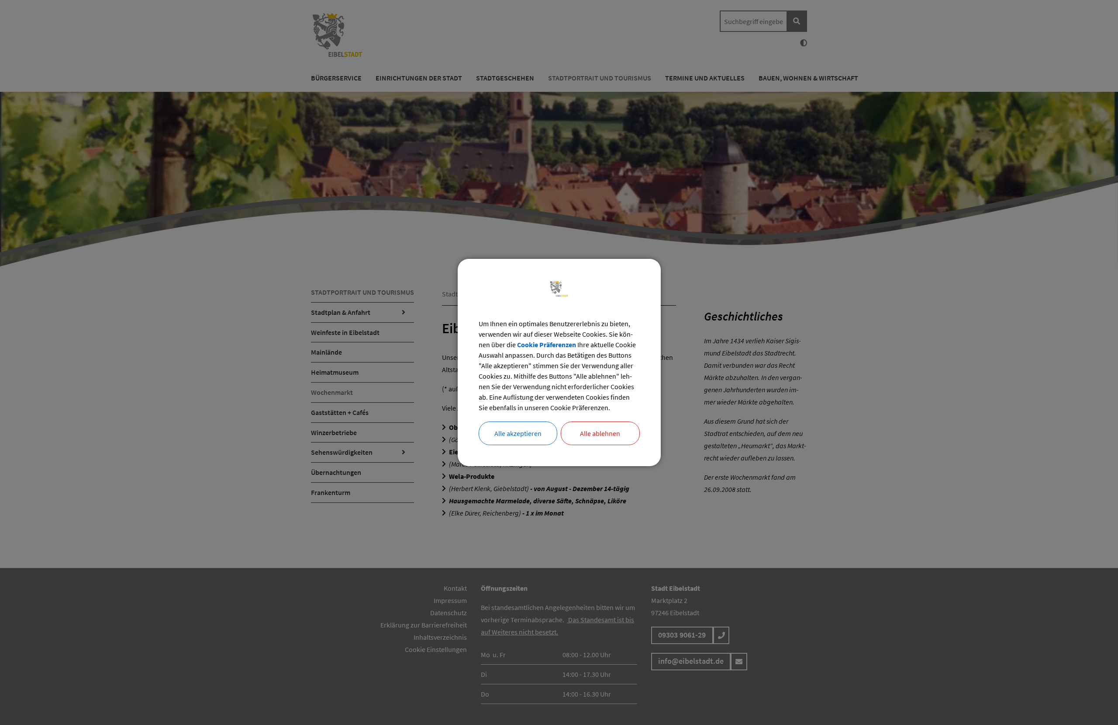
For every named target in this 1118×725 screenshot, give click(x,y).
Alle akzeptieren (518, 433)
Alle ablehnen (600, 433)
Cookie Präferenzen (546, 344)
